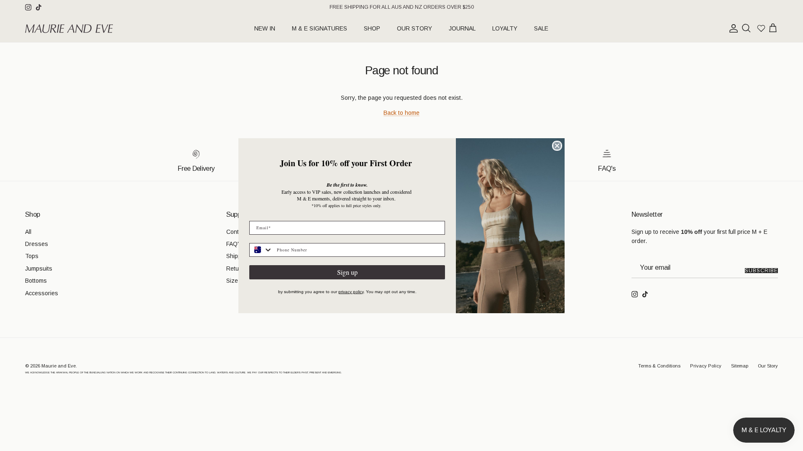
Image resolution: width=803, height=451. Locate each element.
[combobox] (261, 249)
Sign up (347, 272)
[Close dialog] (557, 146)
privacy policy (350, 291)
